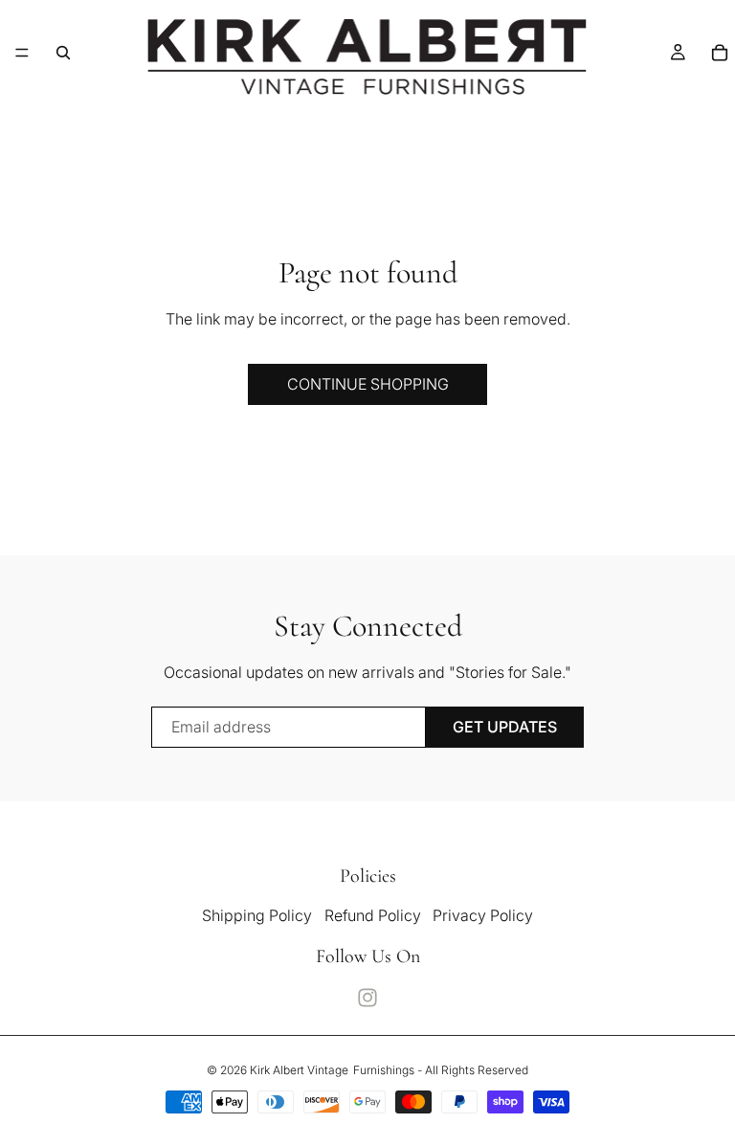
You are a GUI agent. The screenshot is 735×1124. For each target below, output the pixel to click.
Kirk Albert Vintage (299, 1070)
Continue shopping (368, 383)
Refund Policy (372, 915)
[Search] (63, 53)
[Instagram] (367, 996)
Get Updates (505, 726)
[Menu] (22, 53)
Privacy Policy (483, 915)
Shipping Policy (257, 915)
